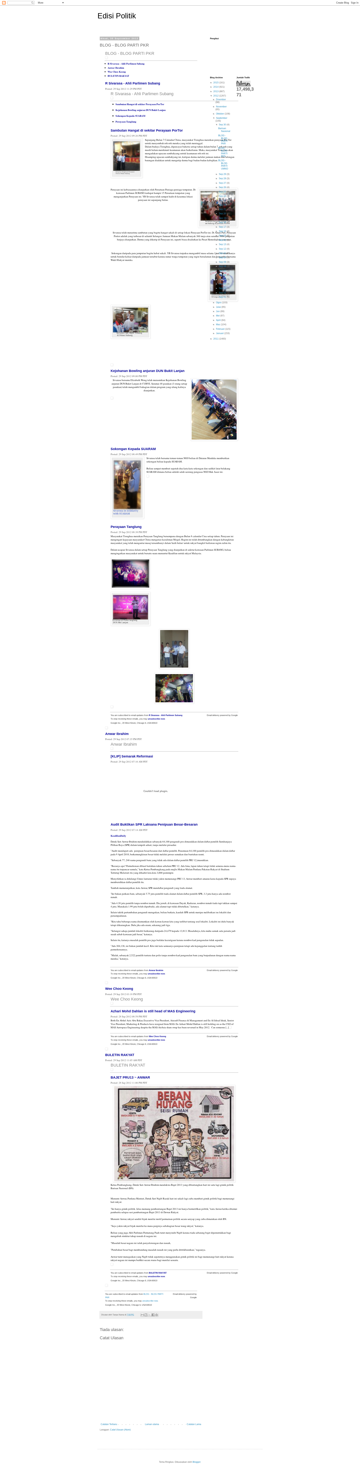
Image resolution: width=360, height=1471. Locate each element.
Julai (218, 307)
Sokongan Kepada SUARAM (130, 115)
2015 (216, 82)
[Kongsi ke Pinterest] (156, 1315)
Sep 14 (223, 240)
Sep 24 (223, 196)
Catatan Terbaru (109, 1424)
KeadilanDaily (118, 835)
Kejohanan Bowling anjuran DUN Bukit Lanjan (141, 110)
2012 (216, 95)
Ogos (219, 302)
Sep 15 (223, 235)
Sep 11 (222, 253)
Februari (220, 329)
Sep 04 (223, 284)
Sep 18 (223, 222)
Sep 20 (223, 213)
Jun (218, 311)
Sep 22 (223, 205)
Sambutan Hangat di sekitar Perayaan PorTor (140, 104)
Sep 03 (223, 288)
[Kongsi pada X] (149, 1315)
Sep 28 (223, 178)
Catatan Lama (194, 1424)
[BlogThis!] (146, 1315)
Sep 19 (223, 218)
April (218, 320)
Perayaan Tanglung (126, 121)
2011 (216, 338)
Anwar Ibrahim (116, 67)
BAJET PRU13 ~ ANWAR (130, 1077)
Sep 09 (223, 262)
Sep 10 (223, 257)
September (221, 118)
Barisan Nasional (224, 129)
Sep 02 (223, 292)
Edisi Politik (117, 16)
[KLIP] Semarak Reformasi (132, 756)
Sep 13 (223, 244)
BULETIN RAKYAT (118, 76)
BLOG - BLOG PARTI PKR (129, 53)
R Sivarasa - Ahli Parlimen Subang (126, 63)
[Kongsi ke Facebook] (153, 1315)
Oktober (220, 113)
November (221, 106)
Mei (218, 315)
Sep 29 (223, 174)
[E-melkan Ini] (142, 1315)
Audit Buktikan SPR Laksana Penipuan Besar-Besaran (154, 824)
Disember (221, 99)
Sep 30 (223, 124)
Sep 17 (223, 227)
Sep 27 (223, 183)
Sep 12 (223, 249)
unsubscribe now (156, 719)
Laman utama (152, 1424)
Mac (218, 324)
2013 (216, 91)
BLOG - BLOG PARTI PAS (222, 152)
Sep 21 (223, 209)
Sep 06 (223, 275)
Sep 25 (223, 191)
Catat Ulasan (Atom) (120, 1429)
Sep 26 (223, 187)
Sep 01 (223, 297)
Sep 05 (223, 279)
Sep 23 (223, 200)
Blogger (196, 1462)
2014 (216, 87)
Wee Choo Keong (117, 71)
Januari (220, 333)
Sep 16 (223, 231)
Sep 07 (223, 271)
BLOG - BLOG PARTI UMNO (223, 164)
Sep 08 (223, 266)
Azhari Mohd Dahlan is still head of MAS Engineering (153, 1011)
